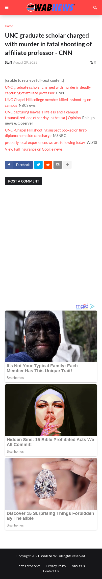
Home (9, 26)
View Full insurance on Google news (34, 149)
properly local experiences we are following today (45, 142)
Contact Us (51, 571)
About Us (78, 566)
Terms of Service (29, 566)
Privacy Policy (56, 566)
